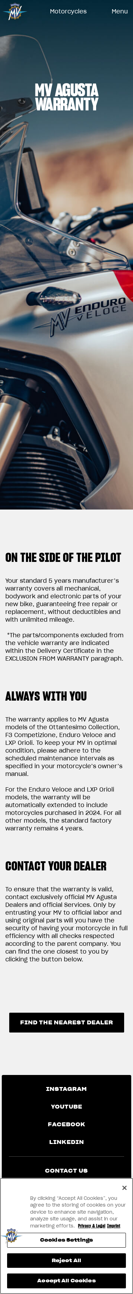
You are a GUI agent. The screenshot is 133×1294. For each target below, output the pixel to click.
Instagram (66, 1089)
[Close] (124, 1188)
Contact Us (66, 1171)
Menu (120, 11)
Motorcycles (68, 11)
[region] (66, 1236)
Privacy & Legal (91, 1226)
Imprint (113, 1226)
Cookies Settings (66, 1240)
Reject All (66, 1261)
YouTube (66, 1107)
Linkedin (66, 1142)
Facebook (66, 1124)
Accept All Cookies (66, 1281)
